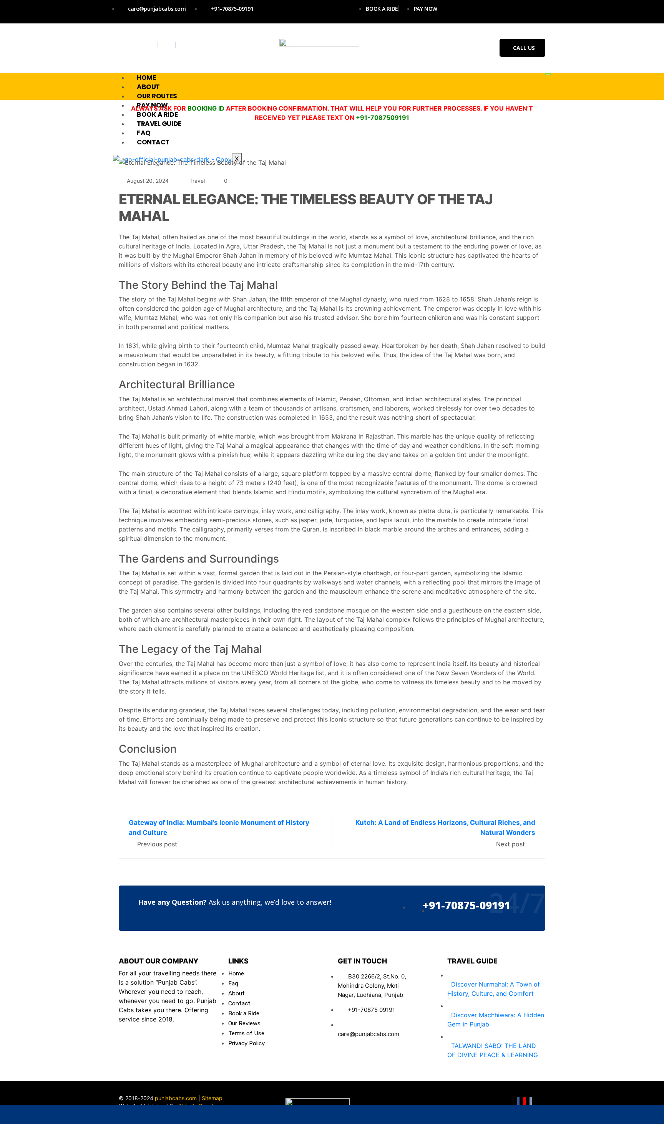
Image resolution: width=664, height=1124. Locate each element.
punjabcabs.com (176, 1098)
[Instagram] (168, 45)
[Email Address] (199, 1114)
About (148, 86)
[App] (597, 1114)
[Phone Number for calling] (332, 1114)
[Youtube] (185, 45)
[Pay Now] (464, 1114)
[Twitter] (150, 45)
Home (146, 77)
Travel (197, 180)
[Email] (531, 1102)
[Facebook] (132, 45)
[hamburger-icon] (548, 74)
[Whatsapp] (205, 45)
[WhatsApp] (66, 1114)
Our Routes (157, 96)
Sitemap (212, 1098)
